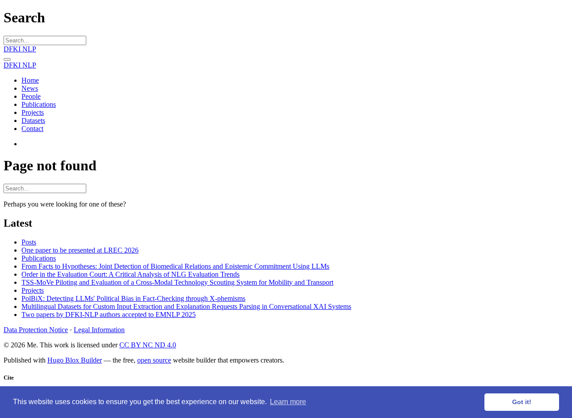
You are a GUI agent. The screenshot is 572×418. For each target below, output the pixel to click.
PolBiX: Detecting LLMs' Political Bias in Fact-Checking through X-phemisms (133, 298)
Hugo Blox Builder (74, 360)
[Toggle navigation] (7, 59)
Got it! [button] (521, 401)
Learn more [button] (288, 401)
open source (154, 360)
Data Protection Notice (36, 330)
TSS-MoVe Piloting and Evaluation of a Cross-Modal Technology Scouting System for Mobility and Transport (177, 282)
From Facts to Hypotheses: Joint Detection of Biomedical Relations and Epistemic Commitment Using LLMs (175, 266)
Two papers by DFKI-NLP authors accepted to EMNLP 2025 (108, 314)
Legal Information (99, 330)
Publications (38, 258)
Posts (28, 242)
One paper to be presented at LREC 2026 (80, 250)
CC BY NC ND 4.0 (147, 345)
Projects (32, 290)
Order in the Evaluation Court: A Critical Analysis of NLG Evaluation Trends (130, 274)
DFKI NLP (20, 49)
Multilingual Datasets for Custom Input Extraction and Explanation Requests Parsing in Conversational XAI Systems (186, 306)
